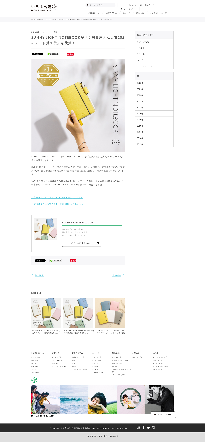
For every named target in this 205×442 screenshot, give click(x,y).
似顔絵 (74, 366)
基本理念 (34, 363)
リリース (141, 54)
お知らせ (136, 353)
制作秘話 (115, 366)
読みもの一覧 (117, 357)
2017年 (140, 132)
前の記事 (39, 275)
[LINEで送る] (53, 54)
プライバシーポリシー (160, 366)
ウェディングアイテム (80, 369)
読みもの (140, 13)
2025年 (140, 83)
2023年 (140, 95)
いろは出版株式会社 (43, 7)
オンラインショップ (158, 13)
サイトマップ (157, 369)
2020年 (140, 113)
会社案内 (34, 360)
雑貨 (73, 363)
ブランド (55, 353)
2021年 (140, 107)
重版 (55, 32)
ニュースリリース (145, 66)
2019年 (140, 119)
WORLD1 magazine (119, 375)
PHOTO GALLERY (165, 415)
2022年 (140, 101)
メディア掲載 (143, 42)
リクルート (35, 372)
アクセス (34, 369)
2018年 (140, 126)
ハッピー (141, 60)
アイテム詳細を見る (80, 243)
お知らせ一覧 (137, 357)
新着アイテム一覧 (78, 357)
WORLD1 (55, 363)
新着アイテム (111, 13)
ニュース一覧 (96, 357)
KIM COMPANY (57, 360)
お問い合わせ (149, 5)
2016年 (140, 138)
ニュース (126, 13)
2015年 (140, 144)
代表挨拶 (34, 366)
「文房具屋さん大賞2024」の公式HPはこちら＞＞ (57, 197)
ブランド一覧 (56, 357)
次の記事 (116, 275)
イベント (141, 48)
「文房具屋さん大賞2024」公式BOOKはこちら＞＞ (57, 204)
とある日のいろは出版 (120, 360)
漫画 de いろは (117, 363)
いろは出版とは (92, 13)
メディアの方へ (130, 5)
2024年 (140, 89)
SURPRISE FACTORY (59, 366)
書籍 (73, 360)
